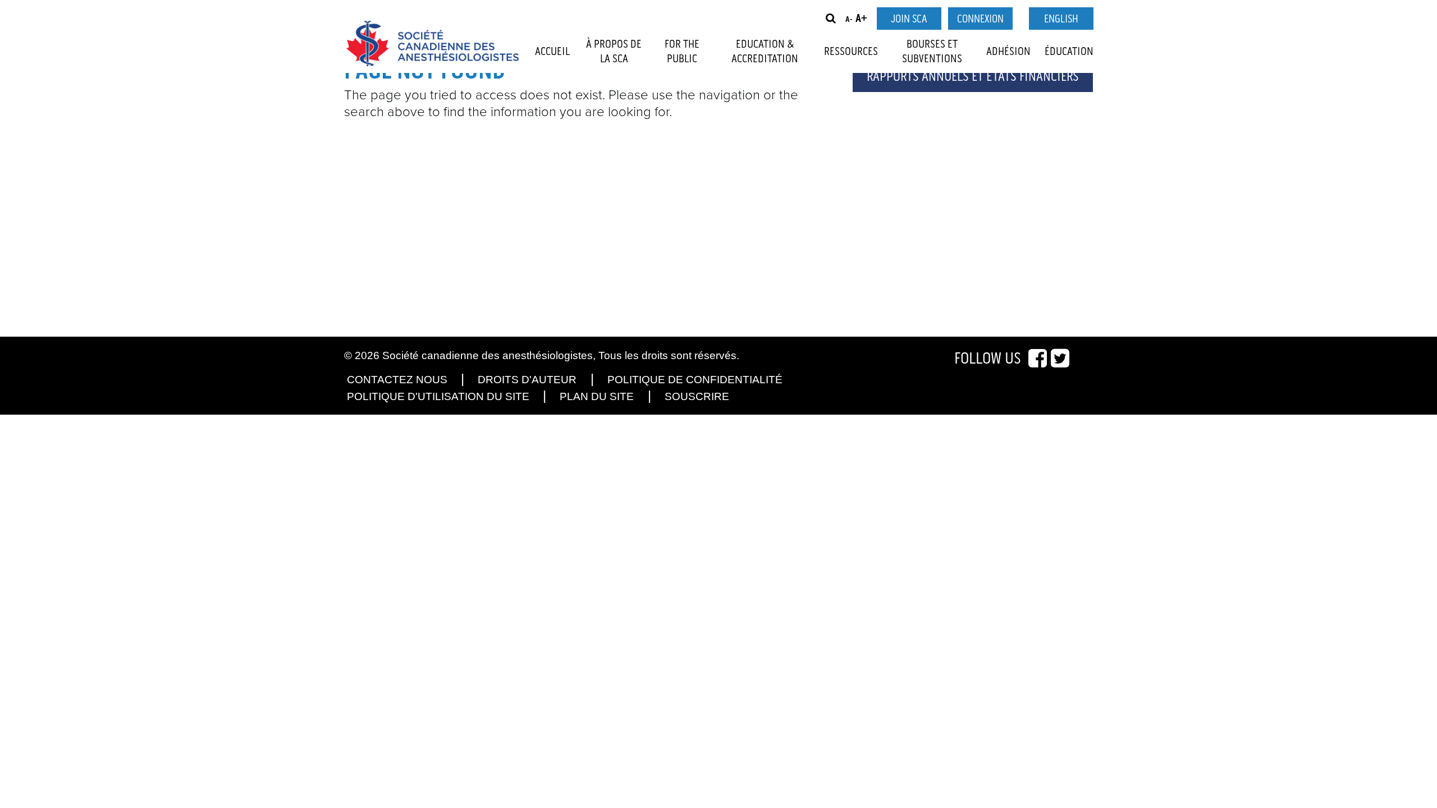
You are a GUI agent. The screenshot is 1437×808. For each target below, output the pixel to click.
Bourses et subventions (932, 51)
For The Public (682, 51)
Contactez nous (397, 379)
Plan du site (597, 396)
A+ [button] (861, 18)
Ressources (851, 51)
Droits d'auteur (527, 379)
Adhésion (1008, 51)
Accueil (552, 51)
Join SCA (909, 19)
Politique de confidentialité (694, 379)
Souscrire (697, 396)
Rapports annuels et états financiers (973, 76)
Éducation (1069, 51)
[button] (831, 18)
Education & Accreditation (764, 51)
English (1061, 19)
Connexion (980, 19)
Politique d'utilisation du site (438, 396)
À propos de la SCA (614, 51)
